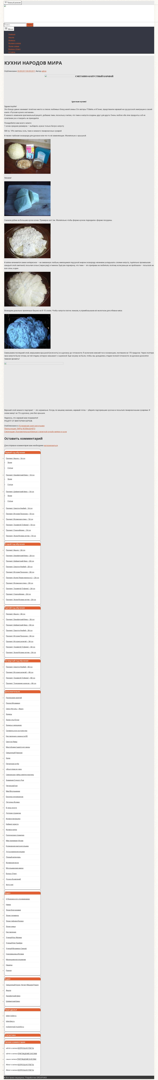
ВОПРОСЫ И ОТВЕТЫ (26, 1048)
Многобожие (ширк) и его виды (18, 747)
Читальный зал (12, 786)
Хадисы (11, 40)
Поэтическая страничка (15, 835)
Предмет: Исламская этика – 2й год (19, 583)
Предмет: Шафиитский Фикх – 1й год (20, 492)
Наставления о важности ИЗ (17, 736)
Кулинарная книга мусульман (32, 426)
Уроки (10, 462)
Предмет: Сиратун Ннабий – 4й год (19, 667)
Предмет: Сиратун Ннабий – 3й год (19, 630)
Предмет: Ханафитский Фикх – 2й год (20, 556)
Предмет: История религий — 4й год (19, 672)
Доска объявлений (13, 879)
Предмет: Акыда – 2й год (15, 550)
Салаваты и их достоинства (16, 731)
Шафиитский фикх (13, 1001)
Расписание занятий (14, 698)
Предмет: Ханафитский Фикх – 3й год (20, 619)
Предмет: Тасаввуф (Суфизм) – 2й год (20, 589)
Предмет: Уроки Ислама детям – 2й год (21, 600)
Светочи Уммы (11, 742)
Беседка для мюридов (14, 797)
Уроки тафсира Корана (14, 921)
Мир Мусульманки (13, 791)
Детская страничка (13, 813)
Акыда (11, 37)
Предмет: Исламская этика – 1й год (19, 519)
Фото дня (9, 885)
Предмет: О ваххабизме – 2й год (18, 594)
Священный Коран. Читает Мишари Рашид (22, 985)
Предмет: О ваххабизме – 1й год (18, 530)
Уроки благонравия (13, 910)
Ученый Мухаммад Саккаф (16, 948)
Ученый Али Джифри (14, 943)
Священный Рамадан (14, 753)
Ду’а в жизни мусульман (15, 852)
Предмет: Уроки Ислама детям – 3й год (21, 652)
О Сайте (11, 52)
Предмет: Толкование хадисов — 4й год (21, 683)
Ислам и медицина (13, 819)
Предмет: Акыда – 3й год (15, 614)
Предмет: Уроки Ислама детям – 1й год (21, 536)
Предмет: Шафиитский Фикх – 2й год (20, 561)
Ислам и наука (14, 43)
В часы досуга (11, 808)
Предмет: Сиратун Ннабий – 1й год (19, 508)
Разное (9, 970)
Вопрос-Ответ (14, 49)
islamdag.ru (10, 1021)
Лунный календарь (13, 857)
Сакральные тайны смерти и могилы (20, 775)
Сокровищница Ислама (15, 954)
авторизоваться (51, 445)
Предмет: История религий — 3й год (19, 641)
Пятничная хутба (12, 764)
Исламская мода (12, 863)
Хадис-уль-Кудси (12, 720)
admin (44, 71)
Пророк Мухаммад (13, 703)
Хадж (8, 758)
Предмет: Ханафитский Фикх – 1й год (20, 475)
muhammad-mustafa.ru (15, 1027)
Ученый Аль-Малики (14, 937)
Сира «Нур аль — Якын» (14, 709)
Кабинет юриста (12, 824)
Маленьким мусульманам (16, 960)
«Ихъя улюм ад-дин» (14, 769)
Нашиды (9, 965)
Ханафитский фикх (13, 996)
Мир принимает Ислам (14, 841)
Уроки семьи (13, 46)
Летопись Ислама (13, 802)
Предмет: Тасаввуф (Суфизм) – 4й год (20, 678)
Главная (11, 34)
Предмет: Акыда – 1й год (15, 458)
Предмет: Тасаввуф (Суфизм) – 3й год (20, 647)
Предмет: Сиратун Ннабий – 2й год (19, 567)
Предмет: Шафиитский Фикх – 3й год (20, 625)
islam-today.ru (11, 1016)
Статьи (10, 468)
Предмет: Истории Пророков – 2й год (20, 572)
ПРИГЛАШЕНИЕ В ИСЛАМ (27, 1054)
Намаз (8, 905)
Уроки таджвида (12, 915)
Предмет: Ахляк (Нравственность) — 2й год (22, 578)
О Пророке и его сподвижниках (18, 899)
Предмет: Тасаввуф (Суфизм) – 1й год (20, 525)
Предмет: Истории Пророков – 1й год (20, 514)
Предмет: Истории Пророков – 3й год (20, 636)
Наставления (11, 932)
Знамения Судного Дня (15, 780)
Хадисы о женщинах (14, 725)
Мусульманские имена (14, 868)
